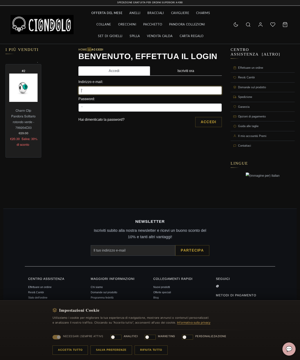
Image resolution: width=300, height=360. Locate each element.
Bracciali (155, 13)
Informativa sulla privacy (193, 322)
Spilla (135, 36)
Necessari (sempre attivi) (83, 336)
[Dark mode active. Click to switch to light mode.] (235, 24)
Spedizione (245, 97)
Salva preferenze (111, 349)
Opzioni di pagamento (252, 116)
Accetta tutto (70, 349)
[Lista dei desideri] (272, 24)
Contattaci (244, 145)
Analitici (131, 336)
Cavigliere (180, 13)
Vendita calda (160, 36)
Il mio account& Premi (252, 136)
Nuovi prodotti (161, 287)
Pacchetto (152, 24)
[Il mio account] (260, 24)
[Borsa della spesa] (285, 24)
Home (82, 49)
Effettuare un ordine (250, 67)
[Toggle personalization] (187, 337)
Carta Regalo (192, 36)
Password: (86, 99)
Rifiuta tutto (151, 349)
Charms (203, 13)
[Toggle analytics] (115, 337)
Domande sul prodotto (252, 87)
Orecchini (127, 24)
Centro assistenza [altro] (255, 51)
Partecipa (192, 250)
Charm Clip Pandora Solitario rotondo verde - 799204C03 (23, 119)
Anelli (134, 13)
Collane (103, 24)
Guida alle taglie (248, 126)
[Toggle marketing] (150, 337)
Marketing (166, 336)
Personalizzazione (210, 336)
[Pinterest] (217, 286)
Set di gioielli (110, 36)
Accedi (208, 122)
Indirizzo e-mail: (90, 82)
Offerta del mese (106, 13)
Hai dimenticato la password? (101, 119)
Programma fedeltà (102, 297)
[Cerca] (248, 24)
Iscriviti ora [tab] (185, 71)
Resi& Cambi (246, 77)
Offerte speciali (162, 292)
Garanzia (243, 106)
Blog (156, 297)
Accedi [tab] (114, 71)
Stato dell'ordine (37, 297)
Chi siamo (97, 287)
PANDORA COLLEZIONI (187, 24)
